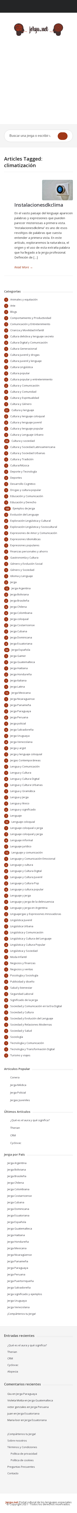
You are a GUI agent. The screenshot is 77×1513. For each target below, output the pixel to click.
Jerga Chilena (18, 607)
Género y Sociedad (22, 570)
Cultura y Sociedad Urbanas (27, 453)
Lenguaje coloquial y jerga (26, 834)
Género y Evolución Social (26, 564)
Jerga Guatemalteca (22, 662)
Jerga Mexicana (21, 693)
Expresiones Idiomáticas (25, 539)
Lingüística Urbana (21, 926)
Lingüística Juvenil (21, 920)
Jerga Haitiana (19, 668)
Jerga (13, 582)
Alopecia (12, 1371)
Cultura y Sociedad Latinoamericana (32, 447)
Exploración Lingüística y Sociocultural (33, 527)
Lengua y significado (23, 809)
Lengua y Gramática (22, 791)
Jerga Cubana (18, 631)
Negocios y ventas (21, 969)
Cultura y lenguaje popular (26, 428)
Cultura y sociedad (23, 441)
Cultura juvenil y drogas (25, 355)
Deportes (16, 477)
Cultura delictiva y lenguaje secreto (32, 336)
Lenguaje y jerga (20, 895)
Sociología (16, 1037)
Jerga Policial (18, 1092)
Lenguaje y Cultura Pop (24, 883)
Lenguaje (16, 815)
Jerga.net (12, 1502)
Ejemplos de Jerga (24, 508)
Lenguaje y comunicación (27, 852)
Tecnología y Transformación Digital (32, 1049)
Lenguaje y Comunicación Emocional (32, 858)
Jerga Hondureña (21, 674)
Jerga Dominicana (21, 637)
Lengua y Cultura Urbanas (26, 785)
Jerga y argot (18, 748)
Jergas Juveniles (20, 1100)
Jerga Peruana (19, 717)
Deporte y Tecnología (23, 471)
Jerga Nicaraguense (22, 699)
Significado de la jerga (24, 1000)
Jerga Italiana (18, 680)
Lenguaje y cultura (21, 865)
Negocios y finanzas (23, 963)
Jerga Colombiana (21, 613)
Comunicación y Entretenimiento (30, 324)
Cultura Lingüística (21, 367)
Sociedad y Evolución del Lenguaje (31, 1018)
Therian (15, 1128)
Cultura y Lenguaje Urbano (27, 434)
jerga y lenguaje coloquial (26, 754)
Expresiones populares (24, 545)
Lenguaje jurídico (20, 846)
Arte (12, 305)
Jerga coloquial (19, 619)
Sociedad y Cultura (22, 1012)
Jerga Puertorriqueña (20, 1281)
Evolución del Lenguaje (24, 514)
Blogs (13, 312)
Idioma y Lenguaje (21, 576)
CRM (13, 1135)
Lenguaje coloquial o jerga (26, 828)
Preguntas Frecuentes (21, 1467)
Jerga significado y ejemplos (24, 1294)
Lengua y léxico (19, 803)
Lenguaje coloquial (23, 822)
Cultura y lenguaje (22, 410)
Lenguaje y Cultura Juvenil (26, 877)
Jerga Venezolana (21, 742)
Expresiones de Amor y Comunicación (33, 533)
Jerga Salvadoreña (21, 729)
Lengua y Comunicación (25, 766)
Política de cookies (22, 1460)
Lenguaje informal (21, 840)
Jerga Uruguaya (20, 736)
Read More (23, 267)
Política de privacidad (24, 1453)
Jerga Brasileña (19, 600)
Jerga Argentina (21, 588)
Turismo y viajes (20, 1055)
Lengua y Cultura (20, 772)
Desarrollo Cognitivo (23, 484)
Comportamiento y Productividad (30, 318)
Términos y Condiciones (22, 1447)
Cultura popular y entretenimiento (31, 379)
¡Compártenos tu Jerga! (21, 1314)
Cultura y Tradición (21, 459)
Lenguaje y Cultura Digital (26, 871)
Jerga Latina (17, 686)
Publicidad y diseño (22, 981)
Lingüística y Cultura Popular (27, 944)
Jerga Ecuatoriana (21, 643)
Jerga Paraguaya (20, 711)
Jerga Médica (18, 1085)
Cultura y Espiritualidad (24, 398)
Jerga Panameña (20, 705)
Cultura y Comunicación (24, 385)
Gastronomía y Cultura (24, 557)
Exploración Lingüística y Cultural (30, 520)
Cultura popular (20, 373)
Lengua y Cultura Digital (24, 779)
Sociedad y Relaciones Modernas (31, 1024)
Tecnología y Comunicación (27, 1043)
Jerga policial (18, 723)
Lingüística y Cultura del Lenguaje (31, 938)
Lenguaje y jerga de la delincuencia (32, 901)
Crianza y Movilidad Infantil (27, 330)
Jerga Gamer (18, 656)
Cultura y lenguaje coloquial (27, 416)
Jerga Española (20, 650)
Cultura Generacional (23, 348)
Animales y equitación (24, 299)
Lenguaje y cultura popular (27, 889)
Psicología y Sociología (24, 975)
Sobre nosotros (17, 1440)
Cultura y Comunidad (23, 391)
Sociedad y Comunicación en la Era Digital (36, 1006)
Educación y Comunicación (26, 496)
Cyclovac (15, 1143)
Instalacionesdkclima (38, 204)
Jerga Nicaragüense (19, 1255)
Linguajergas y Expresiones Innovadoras (35, 914)
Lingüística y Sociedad (24, 951)
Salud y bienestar (21, 987)
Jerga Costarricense (22, 625)
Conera (15, 1077)
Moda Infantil (18, 957)
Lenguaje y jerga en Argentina (28, 908)
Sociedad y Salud (21, 1030)
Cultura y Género (21, 404)
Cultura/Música (19, 465)
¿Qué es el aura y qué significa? (30, 1120)
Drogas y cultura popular (25, 490)
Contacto (12, 1473)
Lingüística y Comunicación (26, 932)
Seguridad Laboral (21, 994)
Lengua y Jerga (19, 797)
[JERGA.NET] (38, 29)
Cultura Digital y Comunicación (29, 342)
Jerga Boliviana (19, 594)
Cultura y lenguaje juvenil (26, 422)
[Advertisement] (38, 83)
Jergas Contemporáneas (25, 760)
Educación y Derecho (23, 502)
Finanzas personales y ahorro (29, 551)
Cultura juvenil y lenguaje (26, 361)
